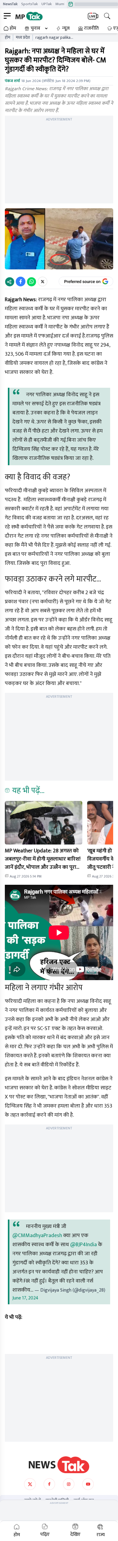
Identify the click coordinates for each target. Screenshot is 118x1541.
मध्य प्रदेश (23, 38)
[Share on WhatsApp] (31, 281)
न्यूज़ (66, 28)
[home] (59, 1464)
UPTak (46, 4)
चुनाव (35, 28)
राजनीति (91, 28)
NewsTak (10, 4)
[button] (43, 823)
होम (13, 28)
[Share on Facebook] (20, 281)
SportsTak (29, 4)
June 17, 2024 (25, 1298)
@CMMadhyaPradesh (37, 1235)
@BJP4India (83, 1244)
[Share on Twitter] (43, 281)
